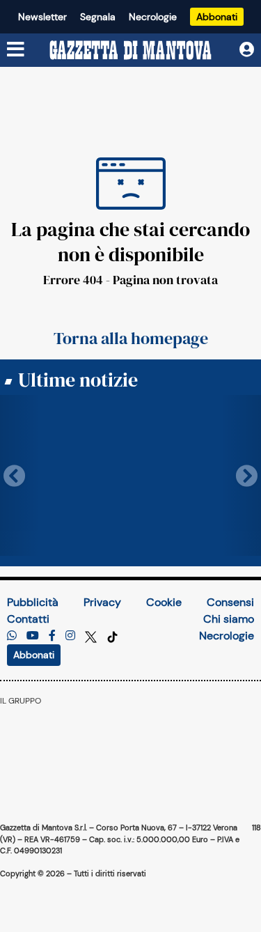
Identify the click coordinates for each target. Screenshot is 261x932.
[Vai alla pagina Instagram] (70, 635)
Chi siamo (228, 619)
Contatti (28, 619)
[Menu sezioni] (16, 50)
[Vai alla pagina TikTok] (112, 635)
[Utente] (246, 50)
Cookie (164, 602)
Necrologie (153, 16)
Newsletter (42, 16)
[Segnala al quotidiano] (12, 635)
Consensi (230, 602)
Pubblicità (32, 602)
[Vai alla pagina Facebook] (52, 635)
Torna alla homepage (131, 338)
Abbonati (216, 16)
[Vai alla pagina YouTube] (32, 635)
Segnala (98, 16)
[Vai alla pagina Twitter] (92, 635)
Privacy (102, 602)
